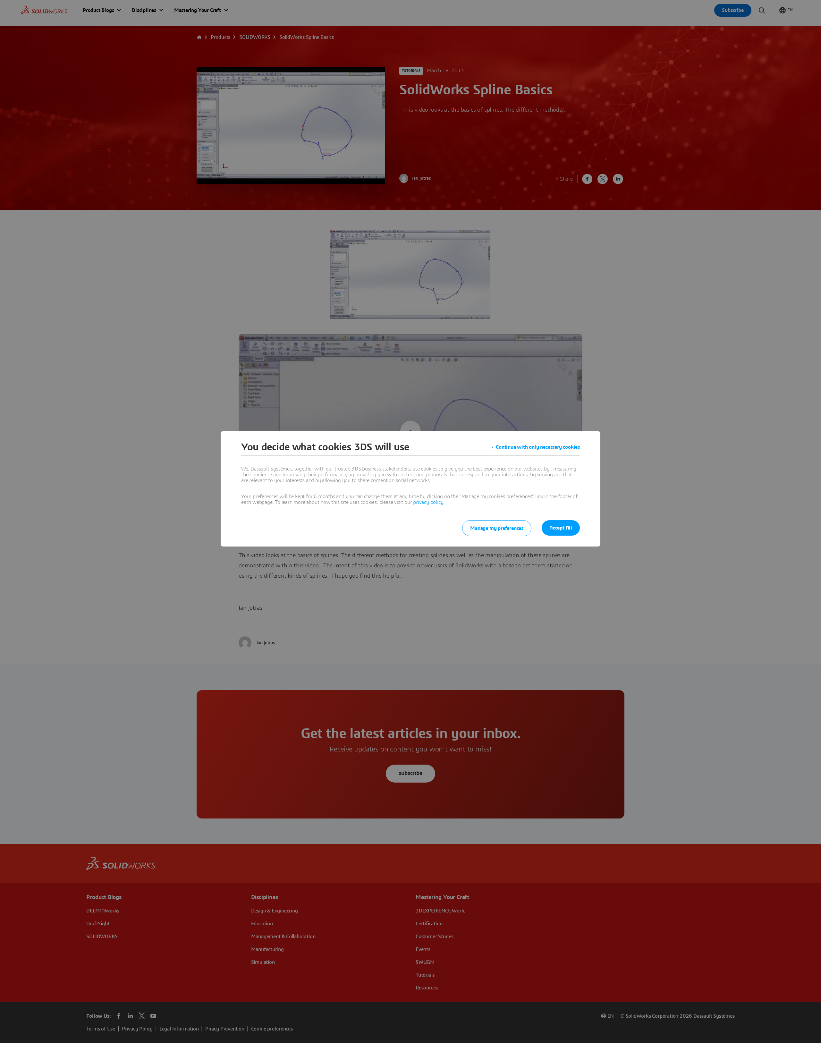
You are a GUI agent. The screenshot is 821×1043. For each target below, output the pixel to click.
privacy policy (428, 502)
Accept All (560, 527)
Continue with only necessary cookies (538, 447)
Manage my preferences (496, 528)
